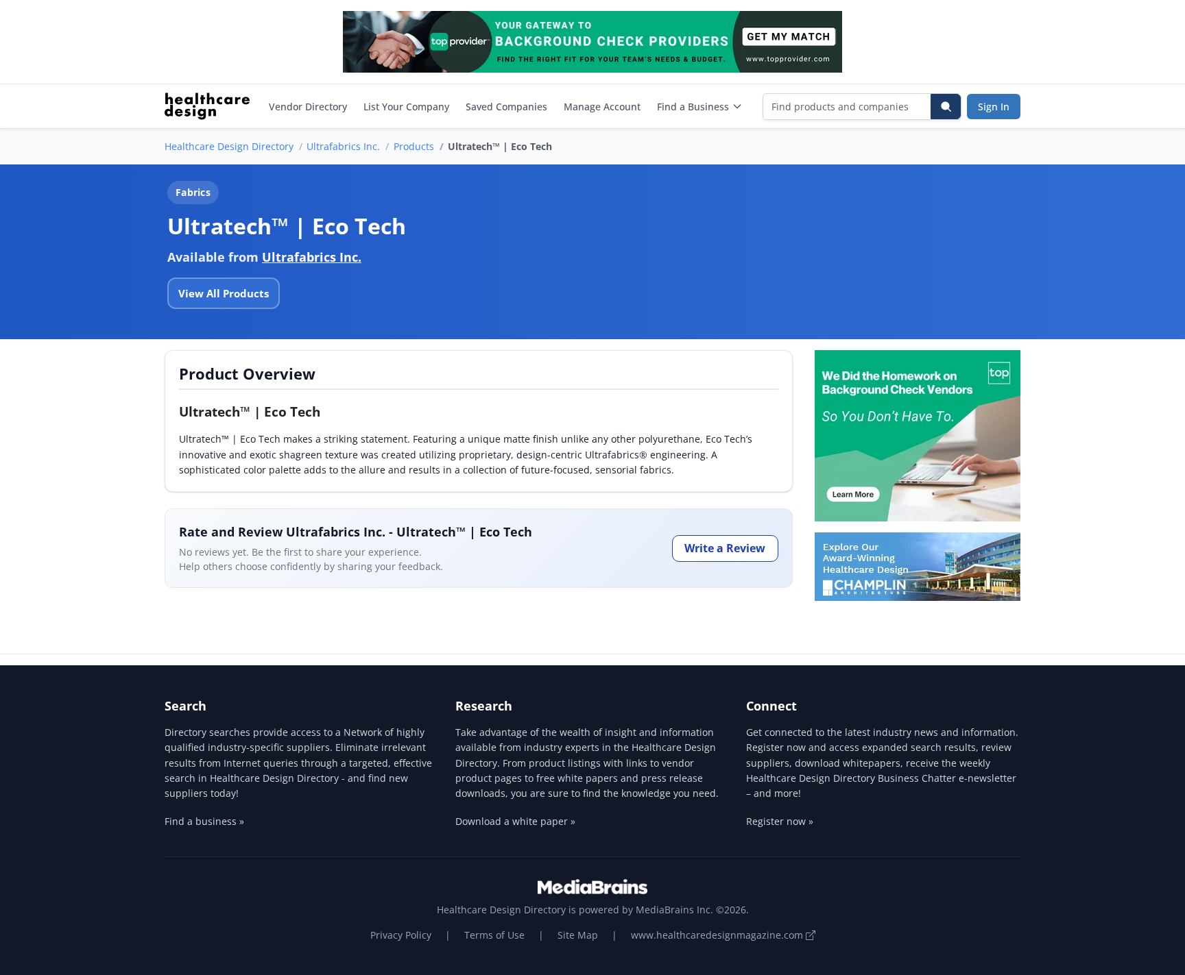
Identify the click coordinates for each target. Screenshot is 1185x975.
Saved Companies (506, 106)
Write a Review (724, 548)
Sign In (993, 106)
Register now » (779, 821)
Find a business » (204, 821)
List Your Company (406, 106)
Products (414, 146)
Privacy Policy (400, 934)
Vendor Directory (308, 106)
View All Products (223, 293)
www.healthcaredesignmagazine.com (718, 934)
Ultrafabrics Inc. (343, 146)
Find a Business (693, 106)
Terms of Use (494, 934)
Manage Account (602, 106)
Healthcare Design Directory (229, 146)
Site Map (578, 934)
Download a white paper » (515, 821)
